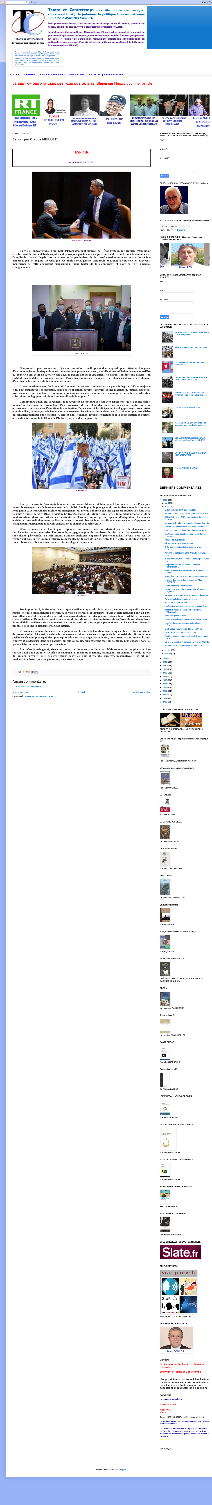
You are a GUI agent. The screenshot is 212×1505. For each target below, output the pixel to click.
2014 (165, 687)
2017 (165, 677)
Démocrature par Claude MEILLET (180, 543)
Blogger (122, 1470)
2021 (165, 662)
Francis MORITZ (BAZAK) (186, 468)
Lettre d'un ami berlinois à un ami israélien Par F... (186, 527)
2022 (165, 658)
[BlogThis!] (27, 672)
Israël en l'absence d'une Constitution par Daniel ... (187, 530)
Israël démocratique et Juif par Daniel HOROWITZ (186, 576)
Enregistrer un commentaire (28, 687)
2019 (165, 669)
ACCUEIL (15, 74)
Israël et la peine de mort (175, 616)
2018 (165, 673)
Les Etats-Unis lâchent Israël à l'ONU (181, 632)
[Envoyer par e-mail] (24, 672)
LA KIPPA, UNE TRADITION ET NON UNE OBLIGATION (190, 454)
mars (167, 507)
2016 (165, 680)
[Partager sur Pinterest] (36, 672)
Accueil (81, 692)
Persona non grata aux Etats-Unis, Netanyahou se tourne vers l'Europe (191, 394)
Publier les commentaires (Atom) (39, 696)
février (168, 650)
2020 (165, 666)
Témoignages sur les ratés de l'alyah (191, 347)
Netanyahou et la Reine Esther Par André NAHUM (186, 595)
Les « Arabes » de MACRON (187, 408)
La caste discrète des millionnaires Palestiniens (186, 619)
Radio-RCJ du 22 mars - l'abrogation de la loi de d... (187, 513)
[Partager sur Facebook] (33, 672)
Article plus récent (21, 692)
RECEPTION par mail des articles (106, 74)
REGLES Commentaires (52, 74)
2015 (165, 684)
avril (167, 503)
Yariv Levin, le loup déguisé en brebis (181, 599)
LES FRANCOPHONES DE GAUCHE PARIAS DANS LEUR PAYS (191, 378)
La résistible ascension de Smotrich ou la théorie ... (187, 606)
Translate (181, 230)
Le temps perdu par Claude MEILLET (181, 510)
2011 (165, 698)
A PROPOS (29, 74)
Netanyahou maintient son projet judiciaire (183, 645)
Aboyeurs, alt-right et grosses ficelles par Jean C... (187, 523)
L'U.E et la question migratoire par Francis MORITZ (187, 642)
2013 (165, 691)
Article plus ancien (141, 692)
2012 (165, 695)
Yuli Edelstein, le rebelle (175, 540)
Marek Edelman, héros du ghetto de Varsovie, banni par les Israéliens (190, 424)
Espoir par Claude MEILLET (177, 603)
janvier (168, 654)
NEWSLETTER (76, 74)
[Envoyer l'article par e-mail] (19, 672)
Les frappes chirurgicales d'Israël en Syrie (183, 629)
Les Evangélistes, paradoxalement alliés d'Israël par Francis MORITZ (190, 439)
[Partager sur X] (30, 672)
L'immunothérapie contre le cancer (180, 586)
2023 (165, 500)
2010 (165, 702)
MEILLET (88, 162)
